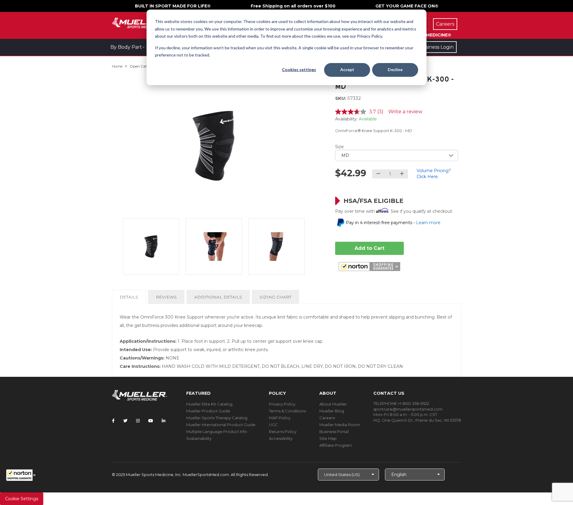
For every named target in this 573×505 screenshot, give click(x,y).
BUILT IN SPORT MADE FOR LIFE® (173, 6)
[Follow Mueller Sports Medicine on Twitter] (125, 421)
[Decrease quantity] (378, 173)
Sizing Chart (275, 297)
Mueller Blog (331, 410)
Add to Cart (369, 248)
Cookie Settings (21, 498)
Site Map (328, 438)
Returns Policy (282, 431)
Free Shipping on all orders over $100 (293, 6)
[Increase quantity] (402, 173)
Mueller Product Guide (208, 410)
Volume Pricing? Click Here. (434, 173)
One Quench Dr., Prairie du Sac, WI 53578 (421, 420)
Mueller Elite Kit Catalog (209, 404)
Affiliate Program (335, 445)
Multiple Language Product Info (216, 431)
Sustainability (199, 438)
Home (117, 66)
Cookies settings (299, 69)
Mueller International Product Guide (220, 424)
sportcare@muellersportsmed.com (408, 409)
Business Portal (334, 431)
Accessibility (280, 438)
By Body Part (126, 47)
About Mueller (333, 404)
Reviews (166, 297)
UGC (273, 424)
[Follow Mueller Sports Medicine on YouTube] (150, 421)
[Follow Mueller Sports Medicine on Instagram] (138, 421)
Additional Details (218, 297)
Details (130, 299)
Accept (347, 69)
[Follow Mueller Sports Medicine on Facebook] (113, 421)
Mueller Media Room (339, 424)
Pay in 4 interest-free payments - (393, 222)
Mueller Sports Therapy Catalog (216, 417)
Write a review (405, 111)
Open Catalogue (144, 66)
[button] (21, 475)
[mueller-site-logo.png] (139, 22)
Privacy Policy (282, 404)
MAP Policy (279, 417)
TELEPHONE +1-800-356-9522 (401, 403)
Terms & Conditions (287, 410)
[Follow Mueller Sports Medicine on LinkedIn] (163, 421)
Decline (395, 69)
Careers (327, 417)
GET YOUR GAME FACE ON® (406, 6)
